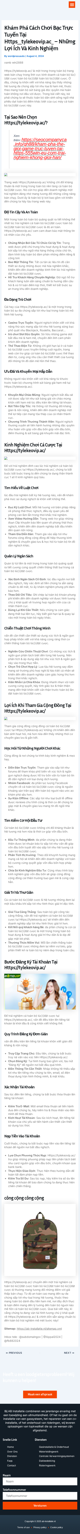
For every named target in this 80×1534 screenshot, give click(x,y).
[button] (72, 4)
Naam (7, 1475)
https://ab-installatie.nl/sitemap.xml (39, 1328)
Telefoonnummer (14, 1490)
